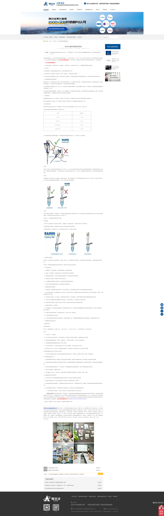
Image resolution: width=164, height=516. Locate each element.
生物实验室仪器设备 (82, 496)
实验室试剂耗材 (92, 496)
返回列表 (100, 474)
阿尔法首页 (46, 9)
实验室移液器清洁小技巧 (53, 467)
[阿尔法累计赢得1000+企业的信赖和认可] (82, 34)
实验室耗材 (79, 9)
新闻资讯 (105, 9)
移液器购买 (81, 474)
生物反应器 (79, 37)
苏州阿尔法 (71, 48)
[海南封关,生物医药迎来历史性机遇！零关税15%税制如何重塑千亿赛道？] (108, 53)
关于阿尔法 (112, 9)
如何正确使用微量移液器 (63, 41)
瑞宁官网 (78, 48)
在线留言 (110, 496)
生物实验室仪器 (62, 9)
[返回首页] (161, 314)
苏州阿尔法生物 (63, 48)
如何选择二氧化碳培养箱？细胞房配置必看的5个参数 (55, 482)
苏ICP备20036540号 (97, 511)
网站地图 (115, 496)
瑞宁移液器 (66, 474)
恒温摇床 (56, 37)
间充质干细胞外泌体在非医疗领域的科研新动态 (54, 488)
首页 (50, 41)
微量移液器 (61, 474)
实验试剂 (72, 9)
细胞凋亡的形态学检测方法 (53, 470)
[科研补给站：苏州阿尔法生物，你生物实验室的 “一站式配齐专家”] (108, 60)
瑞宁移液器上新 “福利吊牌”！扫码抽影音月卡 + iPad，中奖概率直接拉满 (59, 485)
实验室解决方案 (88, 9)
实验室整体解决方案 (101, 496)
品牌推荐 (54, 9)
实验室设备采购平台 (107, 511)
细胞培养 (51, 37)
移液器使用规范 (62, 37)
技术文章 (55, 41)
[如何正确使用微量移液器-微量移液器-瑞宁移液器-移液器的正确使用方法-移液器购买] (49, 5)
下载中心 (98, 9)
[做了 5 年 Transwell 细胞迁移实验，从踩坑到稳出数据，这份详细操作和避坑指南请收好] (108, 67)
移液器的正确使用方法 (74, 474)
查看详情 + (98, 467)
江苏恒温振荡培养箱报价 (71, 37)
